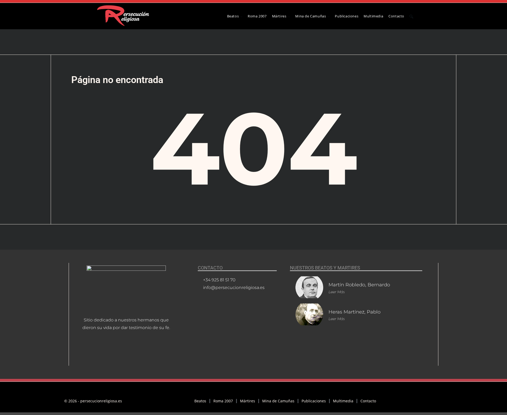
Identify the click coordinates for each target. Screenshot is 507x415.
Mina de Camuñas (278, 400)
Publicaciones (314, 400)
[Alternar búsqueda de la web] (411, 16)
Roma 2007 (223, 400)
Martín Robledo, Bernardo (359, 285)
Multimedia (343, 400)
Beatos (200, 400)
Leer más (336, 291)
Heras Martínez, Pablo (354, 312)
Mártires (247, 400)
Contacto (368, 400)
